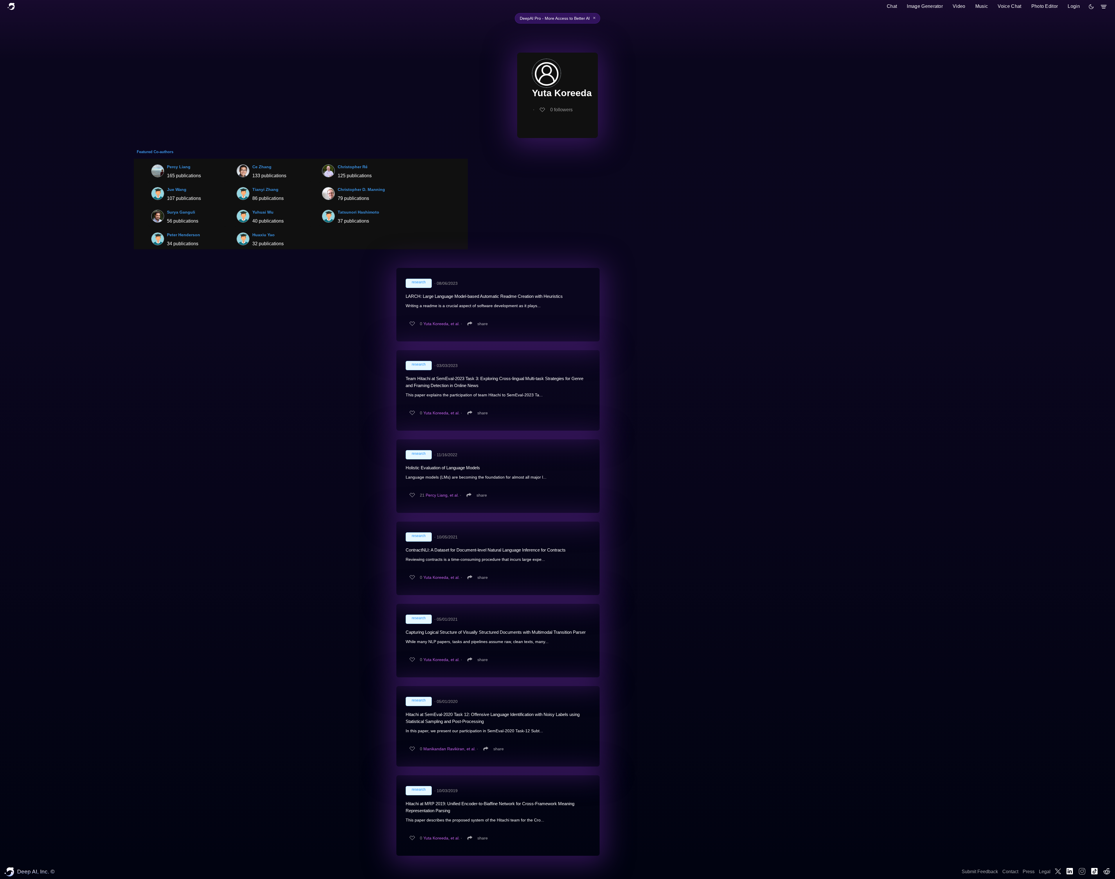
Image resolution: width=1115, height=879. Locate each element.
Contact (1010, 871)
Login (1074, 6)
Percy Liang (178, 166)
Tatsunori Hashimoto (358, 212)
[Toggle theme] (1091, 6)
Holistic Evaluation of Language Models (443, 467)
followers (561, 109)
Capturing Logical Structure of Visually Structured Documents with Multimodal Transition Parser (496, 632)
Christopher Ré (353, 166)
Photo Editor (1044, 6)
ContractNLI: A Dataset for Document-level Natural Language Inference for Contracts (486, 549)
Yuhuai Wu (263, 212)
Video (959, 6)
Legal (1045, 871)
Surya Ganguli (181, 212)
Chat (892, 6)
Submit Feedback (980, 871)
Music (981, 6)
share (482, 323)
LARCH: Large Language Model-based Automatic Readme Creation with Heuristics (484, 296)
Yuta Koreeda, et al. (441, 323)
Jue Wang (176, 189)
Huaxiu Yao (263, 234)
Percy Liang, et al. (442, 495)
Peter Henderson (183, 234)
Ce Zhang (261, 166)
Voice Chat (1009, 6)
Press (1029, 871)
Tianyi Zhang (265, 189)
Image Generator (925, 6)
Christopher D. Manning (361, 189)
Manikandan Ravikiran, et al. (449, 748)
